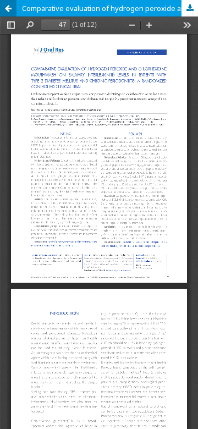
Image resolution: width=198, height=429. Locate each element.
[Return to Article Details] (8, 8)
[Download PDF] (190, 8)
